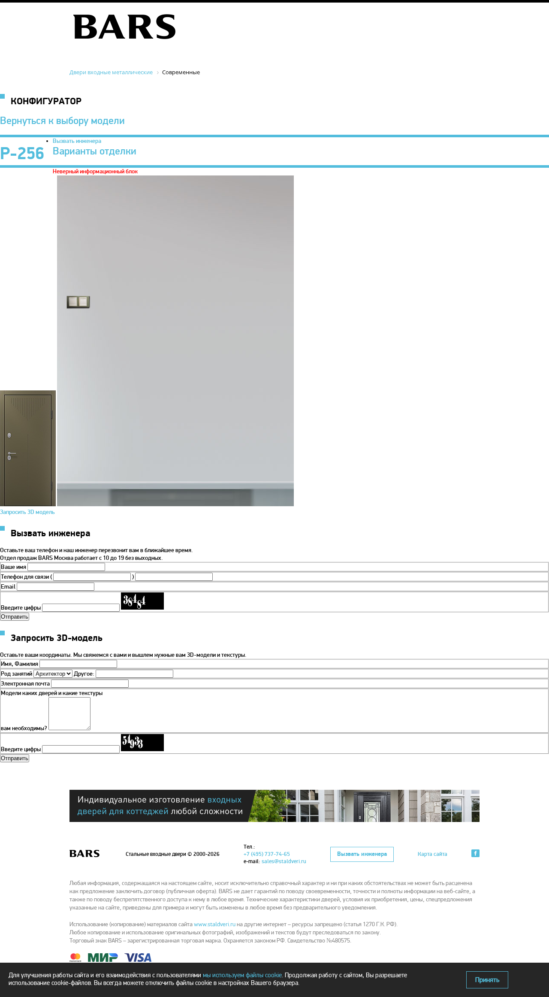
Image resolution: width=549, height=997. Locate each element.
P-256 (22, 154)
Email (8, 586)
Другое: (85, 673)
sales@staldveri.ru (284, 861)
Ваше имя (13, 567)
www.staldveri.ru (214, 924)
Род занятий (16, 673)
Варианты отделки (94, 151)
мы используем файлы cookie (242, 975)
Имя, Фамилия (19, 664)
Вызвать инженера (77, 141)
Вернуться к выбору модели (62, 120)
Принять (487, 980)
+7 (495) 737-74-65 (267, 854)
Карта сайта (432, 854)
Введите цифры (21, 607)
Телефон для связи (25, 576)
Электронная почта (25, 683)
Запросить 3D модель (27, 512)
